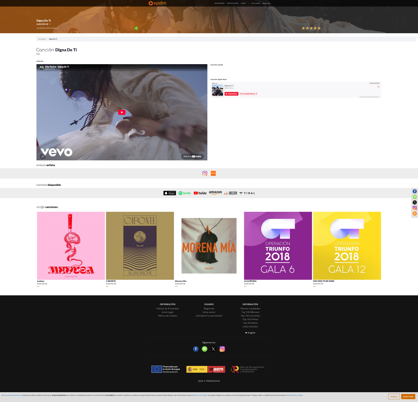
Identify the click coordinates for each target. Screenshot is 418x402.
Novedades (42, 39)
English (251, 332)
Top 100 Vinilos (250, 319)
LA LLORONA (250, 281)
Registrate (209, 308)
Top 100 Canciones (250, 315)
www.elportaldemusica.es (13, 395)
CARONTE (111, 281)
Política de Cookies (167, 315)
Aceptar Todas (408, 396)
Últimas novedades (250, 308)
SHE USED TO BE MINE (323, 281)
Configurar (394, 396)
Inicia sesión (255, 3)
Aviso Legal (167, 312)
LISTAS (243, 3)
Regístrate (266, 3)
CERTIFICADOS (232, 3)
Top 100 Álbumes (250, 312)
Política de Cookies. (201, 395)
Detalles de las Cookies (294, 395)
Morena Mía (180, 281)
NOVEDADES (219, 3)
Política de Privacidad (168, 308)
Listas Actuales (250, 326)
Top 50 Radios (250, 322)
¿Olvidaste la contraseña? (209, 315)
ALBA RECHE (42, 24)
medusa (40, 281)
